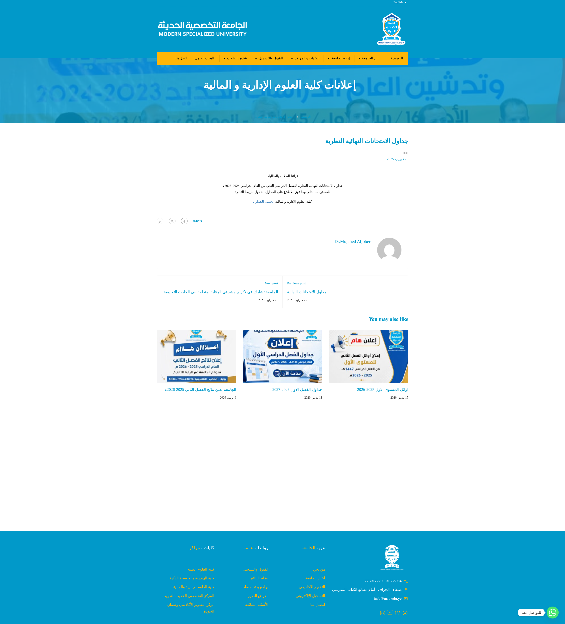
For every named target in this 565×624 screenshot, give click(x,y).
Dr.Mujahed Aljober (353, 241)
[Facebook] (184, 221)
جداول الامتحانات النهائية (307, 292)
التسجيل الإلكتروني (310, 596)
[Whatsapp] (553, 612)
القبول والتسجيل (271, 58)
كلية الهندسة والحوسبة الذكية (192, 578)
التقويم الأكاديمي (312, 587)
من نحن (319, 569)
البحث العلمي (204, 58)
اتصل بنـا (181, 58)
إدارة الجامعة (340, 58)
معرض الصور (258, 596)
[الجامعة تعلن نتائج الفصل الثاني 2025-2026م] (196, 356)
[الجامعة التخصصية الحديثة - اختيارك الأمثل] (391, 29)
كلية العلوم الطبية (200, 569)
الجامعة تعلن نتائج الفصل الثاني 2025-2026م (200, 389)
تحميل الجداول (263, 201)
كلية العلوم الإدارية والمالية (193, 587)
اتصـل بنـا (317, 605)
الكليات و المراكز (307, 58)
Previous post (296, 283)
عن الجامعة (370, 58)
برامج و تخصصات (254, 587)
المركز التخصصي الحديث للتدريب (188, 596)
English (398, 2)
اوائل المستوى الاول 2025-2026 (382, 389)
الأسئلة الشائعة (256, 605)
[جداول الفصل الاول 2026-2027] (282, 356)
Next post (271, 283)
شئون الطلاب (237, 58)
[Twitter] (172, 221)
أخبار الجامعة (315, 578)
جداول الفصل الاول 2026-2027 (297, 389)
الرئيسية (397, 58)
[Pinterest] (160, 221)
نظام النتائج (259, 578)
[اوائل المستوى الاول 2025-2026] (368, 356)
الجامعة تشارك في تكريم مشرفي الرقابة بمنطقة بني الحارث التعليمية (221, 292)
